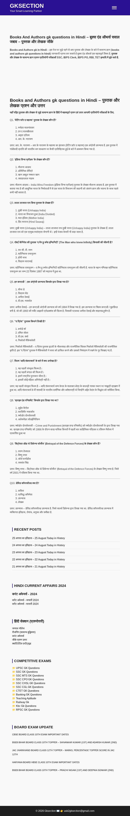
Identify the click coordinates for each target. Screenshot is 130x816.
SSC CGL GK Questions (29, 687)
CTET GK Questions (27, 690)
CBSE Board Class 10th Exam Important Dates (40, 734)
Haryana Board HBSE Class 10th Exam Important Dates (45, 762)
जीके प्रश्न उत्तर (19, 639)
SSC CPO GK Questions (30, 679)
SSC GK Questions (27, 671)
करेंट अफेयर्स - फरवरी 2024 (25, 604)
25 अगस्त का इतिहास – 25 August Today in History (38, 538)
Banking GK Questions (29, 694)
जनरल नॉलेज (18, 628)
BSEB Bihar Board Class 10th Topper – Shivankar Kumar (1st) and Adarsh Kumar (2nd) (64, 742)
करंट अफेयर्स (18, 636)
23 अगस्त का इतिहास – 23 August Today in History (38, 552)
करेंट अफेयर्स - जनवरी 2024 (25, 600)
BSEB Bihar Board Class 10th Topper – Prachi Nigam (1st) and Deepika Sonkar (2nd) (63, 770)
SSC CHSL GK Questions (30, 683)
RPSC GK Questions (28, 709)
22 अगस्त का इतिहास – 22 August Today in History (38, 559)
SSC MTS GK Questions (30, 675)
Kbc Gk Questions (26, 706)
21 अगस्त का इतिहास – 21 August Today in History (38, 566)
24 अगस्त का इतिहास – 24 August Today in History (38, 545)
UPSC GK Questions (28, 668)
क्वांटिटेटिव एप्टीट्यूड (21, 643)
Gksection (27, 6)
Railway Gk (22, 702)
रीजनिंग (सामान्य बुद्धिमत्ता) (24, 632)
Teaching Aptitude (26, 698)
